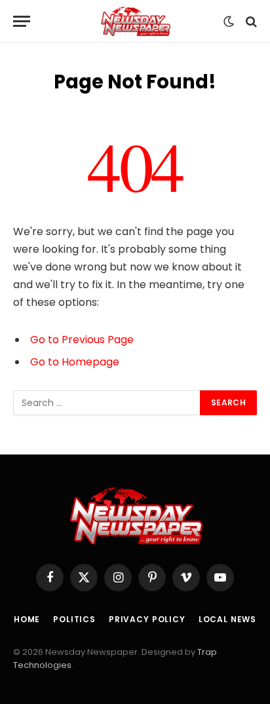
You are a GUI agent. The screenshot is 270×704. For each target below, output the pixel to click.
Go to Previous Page (82, 339)
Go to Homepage (74, 361)
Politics (74, 619)
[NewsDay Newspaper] (135, 21)
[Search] (250, 21)
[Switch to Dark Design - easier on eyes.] (228, 22)
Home (27, 619)
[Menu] (21, 21)
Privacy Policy (147, 619)
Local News (227, 619)
